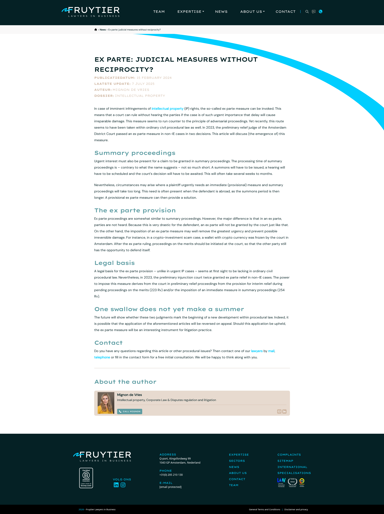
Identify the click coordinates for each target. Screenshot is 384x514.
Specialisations (294, 473)
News (221, 11)
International (292, 467)
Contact (286, 11)
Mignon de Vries (130, 90)
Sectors (237, 461)
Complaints (289, 454)
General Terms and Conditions (264, 509)
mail (271, 351)
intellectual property (167, 108)
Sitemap (285, 461)
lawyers (257, 351)
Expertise (189, 11)
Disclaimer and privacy (296, 509)
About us (251, 11)
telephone (102, 357)
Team (159, 11)
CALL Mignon (131, 411)
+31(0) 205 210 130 (171, 474)
